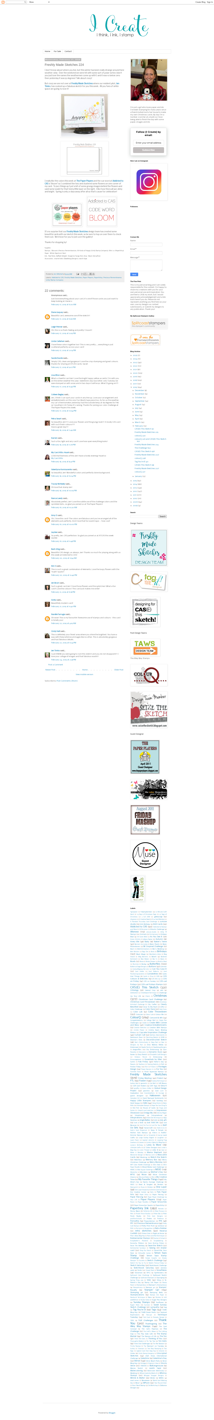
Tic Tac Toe (150, 1341)
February (139, 426)
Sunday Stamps (141, 1302)
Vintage (143, 1363)
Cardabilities (152, 974)
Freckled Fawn (135, 1072)
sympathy (154, 1307)
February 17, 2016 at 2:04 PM (63, 350)
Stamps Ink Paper (157, 1295)
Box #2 (155, 959)
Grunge (161, 1093)
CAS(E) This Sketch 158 (144, 465)
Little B (155, 1150)
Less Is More (154, 1145)
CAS (157, 976)
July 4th (163, 1120)
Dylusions (142, 1052)
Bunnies (136, 964)
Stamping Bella (156, 1292)
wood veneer (134, 1380)
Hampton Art (135, 1098)
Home (47, 51)
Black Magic (141, 954)
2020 (135, 373)
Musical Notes (144, 1177)
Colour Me (160, 1014)
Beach (132, 949)
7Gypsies (133, 919)
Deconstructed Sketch (156, 1040)
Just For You (155, 1125)
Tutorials (141, 1349)
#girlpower (134, 912)
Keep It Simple (157, 1130)
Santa (156, 1238)
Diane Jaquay (57, 312)
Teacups (149, 1315)
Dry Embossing (152, 1050)
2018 (135, 380)
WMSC (161, 1378)
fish (146, 1067)
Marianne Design (136, 1155)
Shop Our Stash (145, 1250)
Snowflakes (161, 1270)
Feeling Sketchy (153, 1064)
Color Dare (150, 1009)
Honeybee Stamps (143, 1105)
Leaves (141, 1142)
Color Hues (163, 1009)
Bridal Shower (150, 961)
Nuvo (143, 1187)
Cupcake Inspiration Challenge (153, 1032)
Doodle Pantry (146, 1047)
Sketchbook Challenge (158, 1265)
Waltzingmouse (156, 1366)
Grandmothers (149, 1093)
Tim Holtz (162, 1341)
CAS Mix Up (156, 979)
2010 (135, 498)
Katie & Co (161, 1128)
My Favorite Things (148, 1179)
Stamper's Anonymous (158, 1285)
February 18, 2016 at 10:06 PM (64, 491)
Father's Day (159, 1062)
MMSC (132, 1170)
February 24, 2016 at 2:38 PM (63, 660)
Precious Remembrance (112, 277)
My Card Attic (57, 458)
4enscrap (158, 917)
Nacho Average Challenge (153, 1182)
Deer (162, 1042)
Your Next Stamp (138, 1385)
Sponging (160, 1278)
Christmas (160, 995)
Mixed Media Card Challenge (153, 1167)
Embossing (157, 1057)
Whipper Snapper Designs (154, 1375)
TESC (132, 1320)
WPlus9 (146, 1383)
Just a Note (138, 1123)
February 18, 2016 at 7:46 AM (63, 430)
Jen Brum (55, 583)
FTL (132, 1081)
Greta (53, 600)
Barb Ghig (55, 549)
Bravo (142, 961)
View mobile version (84, 674)
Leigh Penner (56, 327)
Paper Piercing (136, 1197)
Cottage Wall (151, 1020)
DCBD (163, 1037)
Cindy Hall (55, 631)
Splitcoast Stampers (148, 1278)
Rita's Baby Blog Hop (137, 1236)
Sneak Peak (150, 1270)
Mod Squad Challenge (145, 1170)
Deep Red (154, 1042)
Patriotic (161, 1209)
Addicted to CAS (58, 277)
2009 (135, 502)
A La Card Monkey (158, 919)
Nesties (160, 1184)
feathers (142, 1064)
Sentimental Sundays (138, 1248)
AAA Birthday (145, 924)
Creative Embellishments (156, 1025)
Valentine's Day (160, 1358)
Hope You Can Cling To (159, 1105)
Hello (145, 1103)
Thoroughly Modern (137, 1341)
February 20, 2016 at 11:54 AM (64, 558)
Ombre (150, 1187)
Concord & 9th (156, 1018)
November (140, 394)
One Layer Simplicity (142, 1190)
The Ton (163, 1336)
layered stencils (148, 1140)
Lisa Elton (55, 375)
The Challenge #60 (143, 448)
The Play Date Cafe (145, 1334)
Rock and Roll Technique (155, 1236)
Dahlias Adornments (157, 1035)
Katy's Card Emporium (138, 1130)
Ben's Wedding (158, 949)
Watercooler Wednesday (155, 1371)
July (137, 408)
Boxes (162, 959)
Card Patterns (154, 971)
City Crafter (152, 1004)
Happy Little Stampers (140, 1101)
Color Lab (138, 1012)
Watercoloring (136, 1371)
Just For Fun (144, 1125)
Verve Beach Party (153, 1361)
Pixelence (160, 1219)
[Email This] (82, 274)
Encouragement (135, 1059)
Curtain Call (140, 1035)
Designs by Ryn (136, 1045)
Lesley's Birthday (136, 1145)
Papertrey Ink (139, 1208)
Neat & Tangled (145, 1184)
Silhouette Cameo (144, 1253)
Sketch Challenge (154, 1260)
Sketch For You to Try (138, 1263)
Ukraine (161, 1351)
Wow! (137, 1383)
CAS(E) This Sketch (144, 987)
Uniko (132, 1353)
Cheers (147, 996)
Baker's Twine (160, 942)
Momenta (133, 1172)
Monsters (143, 1172)
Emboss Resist (141, 1057)
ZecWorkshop (153, 1385)
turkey (132, 1349)
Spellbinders (159, 1273)
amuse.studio (151, 932)
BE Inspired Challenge (153, 946)
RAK (131, 1228)
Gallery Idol (134, 1083)
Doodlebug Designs (160, 1047)
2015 (135, 481)
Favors (132, 1064)
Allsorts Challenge (157, 929)
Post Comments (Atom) (67, 681)
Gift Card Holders (139, 1086)
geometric (144, 1083)
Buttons (152, 967)
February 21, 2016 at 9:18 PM (63, 592)
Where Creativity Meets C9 (149, 1373)
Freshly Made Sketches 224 (147, 445)
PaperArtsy (98, 277)
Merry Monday (156, 1162)
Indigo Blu (148, 1113)
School (162, 1238)
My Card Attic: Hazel (60, 452)
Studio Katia (145, 1300)
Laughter (160, 1138)
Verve (137, 1361)
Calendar (164, 967)
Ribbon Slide (146, 1233)
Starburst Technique (137, 1297)
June (137, 412)
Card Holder (139, 971)
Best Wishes (134, 952)
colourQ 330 (140, 436)
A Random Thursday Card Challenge (143, 922)
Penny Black (135, 1211)
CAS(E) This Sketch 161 (144, 429)
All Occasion (143, 929)
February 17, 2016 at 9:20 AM (63, 305)
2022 (135, 366)
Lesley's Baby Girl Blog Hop (155, 1142)
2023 (135, 363)
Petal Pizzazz (160, 1211)
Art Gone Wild (142, 937)
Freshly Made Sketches (82, 84)
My (153, 1177)
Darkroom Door (136, 1037)
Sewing (152, 1248)
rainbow (161, 1226)
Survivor (147, 1305)
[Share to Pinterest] (93, 274)
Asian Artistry (135, 939)
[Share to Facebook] (90, 274)
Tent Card (146, 1317)
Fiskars (153, 1067)
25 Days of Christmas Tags (146, 914)
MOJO (158, 1169)
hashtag (159, 1101)
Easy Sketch (142, 1054)
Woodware (146, 1380)
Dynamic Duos (155, 1052)
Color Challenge (136, 1009)
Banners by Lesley (141, 944)
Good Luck (159, 1091)
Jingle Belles (145, 1120)
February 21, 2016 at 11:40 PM (63, 607)
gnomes (146, 1091)
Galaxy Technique (158, 1081)
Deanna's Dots (136, 1040)
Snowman (139, 1273)
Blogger (112, 1413)
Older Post (118, 670)
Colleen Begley (57, 395)
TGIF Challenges (145, 1320)
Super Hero (134, 1305)
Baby (147, 942)
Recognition (148, 1228)
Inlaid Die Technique (153, 1118)
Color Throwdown (157, 1012)
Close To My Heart (150, 1007)
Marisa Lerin (150, 1155)
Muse (144, 1175)
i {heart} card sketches (145, 1110)
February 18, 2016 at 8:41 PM (63, 462)
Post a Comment (55, 665)
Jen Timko (55, 651)
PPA (160, 1221)
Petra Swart (56, 419)
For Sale (57, 51)
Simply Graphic (151, 1258)
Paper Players (88, 277)
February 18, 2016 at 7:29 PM (63, 445)
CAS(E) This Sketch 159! (145, 451)
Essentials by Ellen (153, 1059)
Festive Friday (135, 1067)
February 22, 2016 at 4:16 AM (63, 623)
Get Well (153, 1083)
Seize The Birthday (137, 1246)
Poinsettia (134, 1221)
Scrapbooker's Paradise (139, 1241)
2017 (135, 384)
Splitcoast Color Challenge (139, 1275)
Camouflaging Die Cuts (141, 969)
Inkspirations (136, 1118)
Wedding (133, 1373)
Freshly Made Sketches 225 (146, 432)
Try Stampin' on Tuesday (154, 1346)
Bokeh (154, 957)
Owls (152, 1192)
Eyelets (132, 1062)
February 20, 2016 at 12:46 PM (64, 575)
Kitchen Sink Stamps (139, 1133)
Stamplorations (137, 1295)
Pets (131, 1214)
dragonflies (137, 1050)
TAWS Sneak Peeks (148, 1312)
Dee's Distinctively (141, 1042)
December (139, 390)
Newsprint (134, 1187)
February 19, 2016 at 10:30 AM (64, 508)
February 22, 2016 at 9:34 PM (63, 643)
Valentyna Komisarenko (61, 470)
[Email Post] (77, 274)
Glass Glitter (146, 1088)
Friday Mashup (145, 1078)
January (138, 476)
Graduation (134, 1093)
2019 (135, 377)
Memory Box (151, 1160)
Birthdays (162, 951)
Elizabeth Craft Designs (158, 1054)
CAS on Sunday (150, 981)
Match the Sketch (159, 1157)
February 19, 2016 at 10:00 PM (64, 524)
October (139, 398)
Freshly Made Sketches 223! (147, 455)
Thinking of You (155, 1339)
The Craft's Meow (149, 1331)
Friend (160, 1078)
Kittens (154, 1133)
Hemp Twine (156, 1103)
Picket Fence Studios (143, 1214)
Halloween (155, 1095)
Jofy (155, 1120)
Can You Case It (159, 969)
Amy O (54, 515)
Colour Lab (149, 1014)
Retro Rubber (161, 1228)
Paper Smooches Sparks (143, 1205)
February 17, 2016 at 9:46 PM (63, 387)
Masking (143, 1157)
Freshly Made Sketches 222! (147, 468)
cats (161, 990)
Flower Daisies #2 (147, 1069)
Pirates (149, 1219)
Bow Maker (145, 959)
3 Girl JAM (146, 917)
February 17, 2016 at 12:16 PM (63, 333)
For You (159, 1069)
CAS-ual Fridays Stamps (152, 984)
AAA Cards (158, 924)
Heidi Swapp (135, 1103)
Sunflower (160, 1302)
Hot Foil (136, 1108)
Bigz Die (145, 952)
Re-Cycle (139, 1228)
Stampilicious (138, 1287)
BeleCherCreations (143, 949)
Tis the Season (158, 1344)
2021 (135, 370)
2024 (135, 359)
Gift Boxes (163, 1083)
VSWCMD (143, 1366)
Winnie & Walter (137, 1378)
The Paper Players (84, 181)
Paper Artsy (144, 1195)
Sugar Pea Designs (159, 1300)
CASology (134, 990)
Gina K (164, 1086)
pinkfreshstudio (136, 1219)
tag (165, 1307)
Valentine (145, 1358)
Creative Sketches (140, 1028)
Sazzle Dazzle (57, 358)
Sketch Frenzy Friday (156, 1263)
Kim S (53, 566)
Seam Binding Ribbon (156, 1243)
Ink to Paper (162, 1113)
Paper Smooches (159, 1202)
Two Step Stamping (154, 1349)
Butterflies (155, 964)
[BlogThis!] (85, 274)
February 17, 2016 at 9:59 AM (63, 319)
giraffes (136, 1088)
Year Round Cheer (160, 1383)
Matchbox (138, 1160)
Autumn (159, 939)
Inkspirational (156, 1115)
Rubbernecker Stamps (140, 1238)
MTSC (132, 1175)
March (138, 422)
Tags (154, 1310)
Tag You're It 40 (141, 462)
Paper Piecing (157, 1195)
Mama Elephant (154, 1152)
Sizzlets (142, 1260)
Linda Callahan (57, 341)
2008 (135, 506)
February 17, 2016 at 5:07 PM (63, 367)
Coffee (162, 1007)
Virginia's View (153, 1363)
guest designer (136, 1096)
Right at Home (158, 1233)
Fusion (142, 1081)
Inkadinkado (140, 1115)
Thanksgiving (151, 1324)
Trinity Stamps (135, 1346)
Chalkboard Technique (148, 993)
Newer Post (50, 670)
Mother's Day (157, 1172)
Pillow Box (157, 1214)
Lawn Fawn (134, 1140)
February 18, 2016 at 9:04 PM (63, 476)
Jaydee (54, 532)
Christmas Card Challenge (151, 999)
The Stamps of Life (148, 1336)
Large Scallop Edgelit (146, 1138)
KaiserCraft (148, 1128)
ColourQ (135, 1017)
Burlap (144, 964)
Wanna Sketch (136, 1368)
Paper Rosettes (143, 1202)
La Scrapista (150, 1135)
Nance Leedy (57, 498)
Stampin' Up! (151, 1290)
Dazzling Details (152, 1037)
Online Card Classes (158, 1190)
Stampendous (141, 1285)
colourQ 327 (140, 472)
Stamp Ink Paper (151, 1282)
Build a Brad (162, 961)
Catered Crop (150, 990)
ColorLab (139, 1014)
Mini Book (156, 1165)
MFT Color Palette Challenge (140, 1165)
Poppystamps (149, 1221)
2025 (135, 355)
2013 (135, 488)
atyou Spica (147, 939)
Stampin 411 (150, 1287)
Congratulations (136, 1020)
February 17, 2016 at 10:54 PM (63, 411)
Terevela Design (158, 1317)
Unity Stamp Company (54, 280)
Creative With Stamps (158, 1028)
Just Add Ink (153, 1123)
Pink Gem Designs (155, 1216)
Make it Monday (136, 1152)
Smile (140, 1270)
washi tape (155, 1368)
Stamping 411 (136, 1292)
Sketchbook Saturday (144, 1268)
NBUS (132, 1184)
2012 (135, 491)
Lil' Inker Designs (150, 1147)
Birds (152, 952)
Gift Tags (153, 1086)
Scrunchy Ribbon (137, 1243)
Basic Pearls (154, 944)
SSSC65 (159, 1280)
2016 (135, 387)
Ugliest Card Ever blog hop (146, 1351)
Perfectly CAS (147, 1211)
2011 (135, 495)
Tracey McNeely (58, 484)
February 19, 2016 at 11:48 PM (63, 541)
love (162, 1150)
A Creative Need (144, 919)
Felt (162, 1064)
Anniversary (153, 934)
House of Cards (149, 1108)
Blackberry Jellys (155, 954)
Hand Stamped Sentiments (153, 1098)
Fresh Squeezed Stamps (154, 1072)
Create (144, 1023)
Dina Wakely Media (155, 1045)
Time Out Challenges (142, 1344)
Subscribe (148, 150)
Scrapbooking (158, 1241)
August (138, 405)
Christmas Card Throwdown (142, 1002)
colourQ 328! (140, 458)
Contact (68, 51)
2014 (135, 484)
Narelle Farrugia (58, 614)
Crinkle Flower (139, 1030)
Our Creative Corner (138, 1192)
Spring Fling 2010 (136, 1280)
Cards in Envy (148, 976)
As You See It (156, 937)
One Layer (161, 1187)
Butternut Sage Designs (138, 967)
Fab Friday (143, 1062)
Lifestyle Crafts (135, 1147)
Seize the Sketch (155, 1246)
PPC (131, 1223)
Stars (150, 1297)
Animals (143, 934)
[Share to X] (87, 274)
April (137, 419)
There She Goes (139, 1339)
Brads (133, 961)
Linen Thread (144, 1150)
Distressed (134, 1047)
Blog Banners (143, 957)
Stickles (158, 1297)
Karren (54, 438)
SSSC (149, 1280)
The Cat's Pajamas (150, 1329)
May (137, 415)
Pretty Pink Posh (148, 1226)
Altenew (134, 932)
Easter (132, 1054)
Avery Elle (134, 942)
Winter (152, 1378)
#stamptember (146, 912)
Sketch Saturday (137, 1265)
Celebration (134, 993)
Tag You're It (139, 1310)
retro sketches (143, 1231)
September (140, 401)
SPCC (149, 1273)
